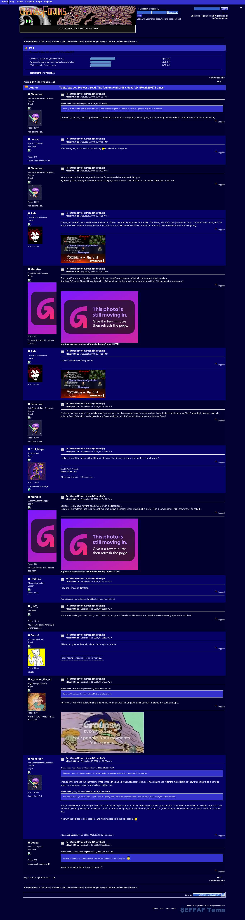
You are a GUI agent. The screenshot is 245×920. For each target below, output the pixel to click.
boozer (35, 139)
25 (54, 82)
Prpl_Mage (37, 449)
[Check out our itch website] (29, 490)
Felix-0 (35, 635)
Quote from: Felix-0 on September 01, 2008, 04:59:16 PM (85, 689)
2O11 (162, 909)
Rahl (33, 213)
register (154, 9)
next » (222, 78)
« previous (214, 78)
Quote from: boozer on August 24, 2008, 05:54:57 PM (84, 103)
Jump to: (188, 895)
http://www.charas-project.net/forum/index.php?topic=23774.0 (90, 344)
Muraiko (36, 269)
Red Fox (36, 578)
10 (47, 82)
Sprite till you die (69, 472)
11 (49, 82)
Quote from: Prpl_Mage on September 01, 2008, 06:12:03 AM (87, 768)
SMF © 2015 (203, 906)
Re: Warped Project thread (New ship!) (85, 94)
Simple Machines (217, 906)
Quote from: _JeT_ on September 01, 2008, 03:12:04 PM (85, 792)
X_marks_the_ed (41, 679)
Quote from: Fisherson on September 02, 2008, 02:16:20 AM (87, 852)
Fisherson (37, 94)
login (145, 9)
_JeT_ (34, 606)
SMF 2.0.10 (192, 906)
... (52, 82)
